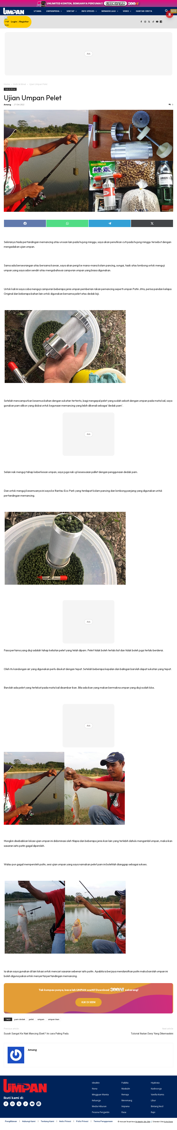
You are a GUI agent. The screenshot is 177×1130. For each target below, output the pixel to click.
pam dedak (19, 1019)
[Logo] (13, 11)
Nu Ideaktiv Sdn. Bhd (142, 1122)
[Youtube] (157, 22)
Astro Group (168, 1122)
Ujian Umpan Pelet (33, 97)
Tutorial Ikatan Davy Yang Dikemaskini (152, 1033)
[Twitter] (149, 22)
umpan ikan (53, 1019)
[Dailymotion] (161, 22)
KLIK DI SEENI (88, 1002)
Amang (7, 104)
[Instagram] (145, 22)
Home (7, 84)
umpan (41, 1019)
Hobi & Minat (19, 84)
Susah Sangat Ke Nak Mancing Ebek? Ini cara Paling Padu (36, 1033)
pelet (31, 1019)
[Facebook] (141, 22)
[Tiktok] (153, 22)
